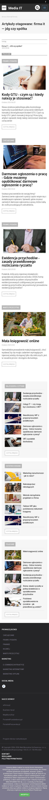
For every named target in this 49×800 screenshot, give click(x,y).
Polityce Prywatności (35, 790)
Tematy (14, 17)
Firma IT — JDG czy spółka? (12, 46)
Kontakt (6, 754)
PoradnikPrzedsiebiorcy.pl (12, 720)
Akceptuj (24, 794)
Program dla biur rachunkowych (15, 739)
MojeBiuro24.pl (8, 715)
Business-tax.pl (8, 710)
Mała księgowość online (20, 341)
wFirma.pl (6, 705)
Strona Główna (6, 17)
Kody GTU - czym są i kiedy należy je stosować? (23, 96)
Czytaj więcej (9, 127)
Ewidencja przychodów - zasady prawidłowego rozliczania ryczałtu (20, 261)
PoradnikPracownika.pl (11, 724)
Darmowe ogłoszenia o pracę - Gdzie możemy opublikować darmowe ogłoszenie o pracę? (24, 179)
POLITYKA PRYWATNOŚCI (12, 759)
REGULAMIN (6, 756)
